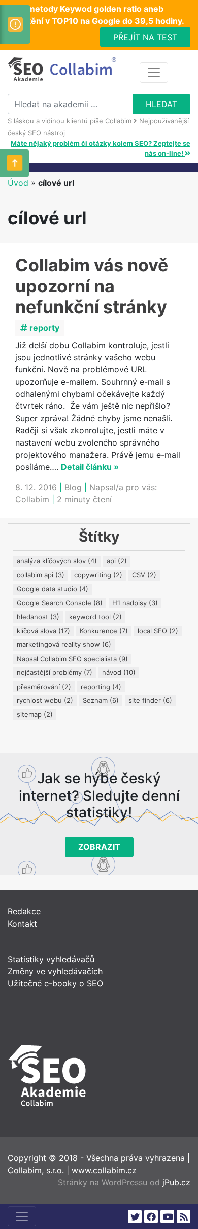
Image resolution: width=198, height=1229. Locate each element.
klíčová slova (43, 631)
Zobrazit (99, 847)
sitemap (35, 714)
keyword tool (95, 616)
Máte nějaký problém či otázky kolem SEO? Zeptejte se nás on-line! (100, 148)
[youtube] (167, 1216)
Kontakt (22, 923)
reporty (43, 328)
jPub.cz (176, 1182)
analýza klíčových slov (57, 561)
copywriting (98, 575)
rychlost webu (45, 700)
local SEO (158, 631)
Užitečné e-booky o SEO (55, 983)
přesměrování (44, 686)
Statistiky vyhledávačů (51, 959)
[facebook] (151, 1216)
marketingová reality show (64, 644)
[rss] (183, 1216)
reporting (101, 686)
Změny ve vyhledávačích (55, 971)
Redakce (24, 911)
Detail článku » (90, 467)
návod (119, 672)
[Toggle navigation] (154, 72)
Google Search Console (60, 603)
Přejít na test (145, 37)
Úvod (18, 183)
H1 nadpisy (135, 603)
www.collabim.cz (104, 1170)
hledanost (38, 616)
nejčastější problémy (54, 672)
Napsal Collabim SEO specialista (72, 659)
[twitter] (135, 1216)
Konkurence (104, 631)
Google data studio (52, 589)
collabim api (40, 575)
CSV (144, 575)
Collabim (32, 499)
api (117, 561)
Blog (73, 487)
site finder (150, 700)
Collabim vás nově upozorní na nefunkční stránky (91, 286)
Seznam (101, 700)
